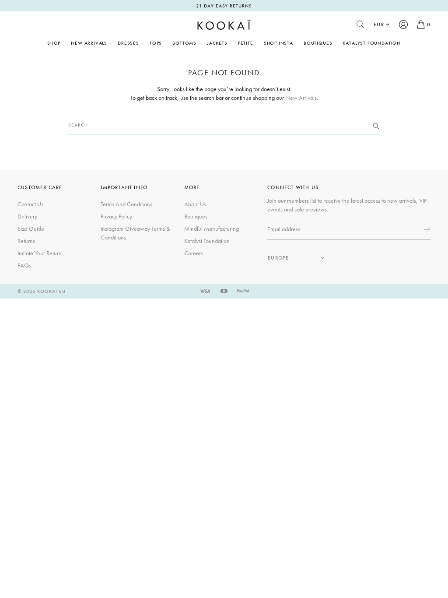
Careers (193, 253)
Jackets (217, 43)
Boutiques (318, 43)
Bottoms (184, 43)
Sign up (426, 229)
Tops (156, 43)
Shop (53, 43)
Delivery (27, 216)
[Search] (376, 125)
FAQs (24, 265)
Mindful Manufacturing (211, 228)
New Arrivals (89, 43)
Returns (26, 241)
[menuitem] (89, 42)
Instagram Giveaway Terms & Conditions (135, 233)
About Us (195, 204)
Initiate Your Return (40, 253)
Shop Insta (278, 43)
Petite (245, 43)
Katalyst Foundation (372, 43)
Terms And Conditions (126, 204)
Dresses (128, 43)
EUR (379, 24)
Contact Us (30, 204)
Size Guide (31, 228)
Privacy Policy (116, 216)
